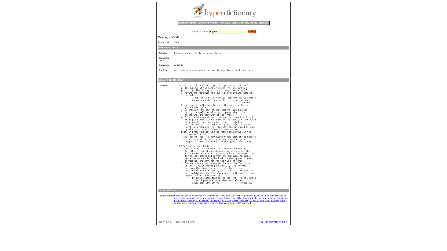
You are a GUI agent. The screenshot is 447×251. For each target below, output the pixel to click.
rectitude (216, 117)
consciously (191, 170)
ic (188, 85)
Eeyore (220, 198)
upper (232, 141)
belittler (187, 196)
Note (183, 132)
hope (197, 98)
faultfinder (179, 65)
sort (232, 139)
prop (183, 90)
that (198, 168)
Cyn (184, 85)
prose (195, 132)
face (210, 139)
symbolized (217, 158)
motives (209, 53)
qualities (203, 93)
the (204, 53)
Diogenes (220, 151)
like (197, 90)
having (188, 112)
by (253, 117)
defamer (265, 196)
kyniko (241, 88)
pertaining (231, 112)
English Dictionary (187, 23)
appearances (223, 173)
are (205, 122)
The (248, 151)
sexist (184, 203)
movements (213, 141)
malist (261, 198)
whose (243, 178)
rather (224, 132)
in (224, 120)
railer (267, 200)
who (189, 53)
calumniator (212, 196)
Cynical (216, 85)
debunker (248, 196)
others (219, 53)
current (217, 156)
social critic (203, 203)
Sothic (244, 105)
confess (251, 98)
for (216, 153)
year (187, 107)
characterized (237, 127)
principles (198, 120)
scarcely (234, 180)
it (202, 98)
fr (229, 88)
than (231, 132)
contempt (209, 161)
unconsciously (211, 170)
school (209, 148)
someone (182, 53)
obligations (199, 100)
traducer (223, 203)
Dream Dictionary (240, 23)
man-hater (270, 198)
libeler (255, 198)
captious (247, 93)
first (188, 153)
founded (238, 148)
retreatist (275, 200)
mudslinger (215, 200)
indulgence (218, 124)
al (232, 85)
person (237, 166)
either (238, 168)
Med (201, 137)
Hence (188, 158)
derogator (190, 198)
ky (208, 90)
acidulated (198, 183)
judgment (248, 158)
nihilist (235, 200)
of (201, 53)
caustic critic (237, 196)
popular (238, 158)
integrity (220, 127)
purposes (190, 122)
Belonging (190, 110)
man (245, 124)
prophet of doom (256, 200)
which (199, 122)
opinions (190, 129)
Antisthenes (191, 151)
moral (188, 120)
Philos (207, 146)
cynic (232, 105)
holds (198, 163)
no (209, 98)
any (246, 120)
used (216, 132)
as (220, 105)
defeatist (274, 196)
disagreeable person (205, 70)
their (244, 153)
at (208, 117)
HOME (260, 222)
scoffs (188, 127)
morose (226, 178)
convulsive (217, 137)
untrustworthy (212, 175)
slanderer (192, 203)
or (238, 105)
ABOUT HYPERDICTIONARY (276, 222)
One (187, 148)
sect (210, 88)
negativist (226, 200)
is (192, 53)
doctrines (209, 115)
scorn (251, 153)
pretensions (204, 127)
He (193, 178)
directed (234, 122)
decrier (257, 196)
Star (214, 105)
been (235, 100)
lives (232, 153)
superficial (191, 175)
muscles (251, 137)
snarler (189, 166)
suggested (218, 122)
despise (222, 180)
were (203, 153)
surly (220, 93)
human (253, 120)
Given (188, 117)
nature (233, 129)
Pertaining (191, 105)
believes (190, 168)
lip (238, 141)
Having (188, 93)
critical (197, 53)
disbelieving (214, 120)
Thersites (214, 203)
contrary (245, 173)
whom (211, 151)
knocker (231, 70)
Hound (240, 90)
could (199, 178)
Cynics (221, 88)
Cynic (185, 137)
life (248, 117)
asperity (232, 98)
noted (210, 153)
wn (212, 90)
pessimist (243, 200)
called (235, 110)
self (187, 124)
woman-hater (234, 203)
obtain (207, 178)
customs (202, 156)
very (214, 98)
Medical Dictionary (259, 23)
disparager (221, 70)
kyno (217, 90)
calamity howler (199, 196)
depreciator (179, 70)
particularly (221, 166)
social (193, 156)
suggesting (191, 141)
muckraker (204, 200)
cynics (243, 110)
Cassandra (224, 196)
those (226, 163)
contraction (230, 137)
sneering (201, 117)
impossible (207, 180)
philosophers (222, 110)
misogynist (193, 200)
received (243, 100)
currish (189, 95)
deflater (282, 196)
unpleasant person (244, 70)
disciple (239, 151)
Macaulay (246, 183)
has (229, 100)
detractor (190, 70)
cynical (222, 98)
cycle (203, 107)
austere (223, 153)
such (252, 127)
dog (191, 90)
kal (246, 85)
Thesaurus (225, 23)
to (245, 98)
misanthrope (205, 166)
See (233, 90)
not (240, 98)
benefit (222, 100)
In (190, 132)
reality (235, 120)
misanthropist (180, 200)
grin (242, 139)
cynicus (194, 88)
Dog (209, 105)
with (208, 183)
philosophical (231, 156)
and (224, 117)
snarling (235, 93)
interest (196, 124)
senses (192, 134)
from (214, 178)
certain (202, 141)
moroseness (191, 161)
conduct (237, 117)
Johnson (245, 102)
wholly (225, 170)
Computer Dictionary (208, 23)
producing (220, 139)
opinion (251, 178)
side (195, 139)
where (210, 100)
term (199, 158)
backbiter (178, 196)
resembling (191, 115)
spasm (193, 137)
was (228, 151)
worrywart (246, 203)
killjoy (239, 198)
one (190, 139)
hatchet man (230, 198)
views (215, 129)
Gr (234, 88)
